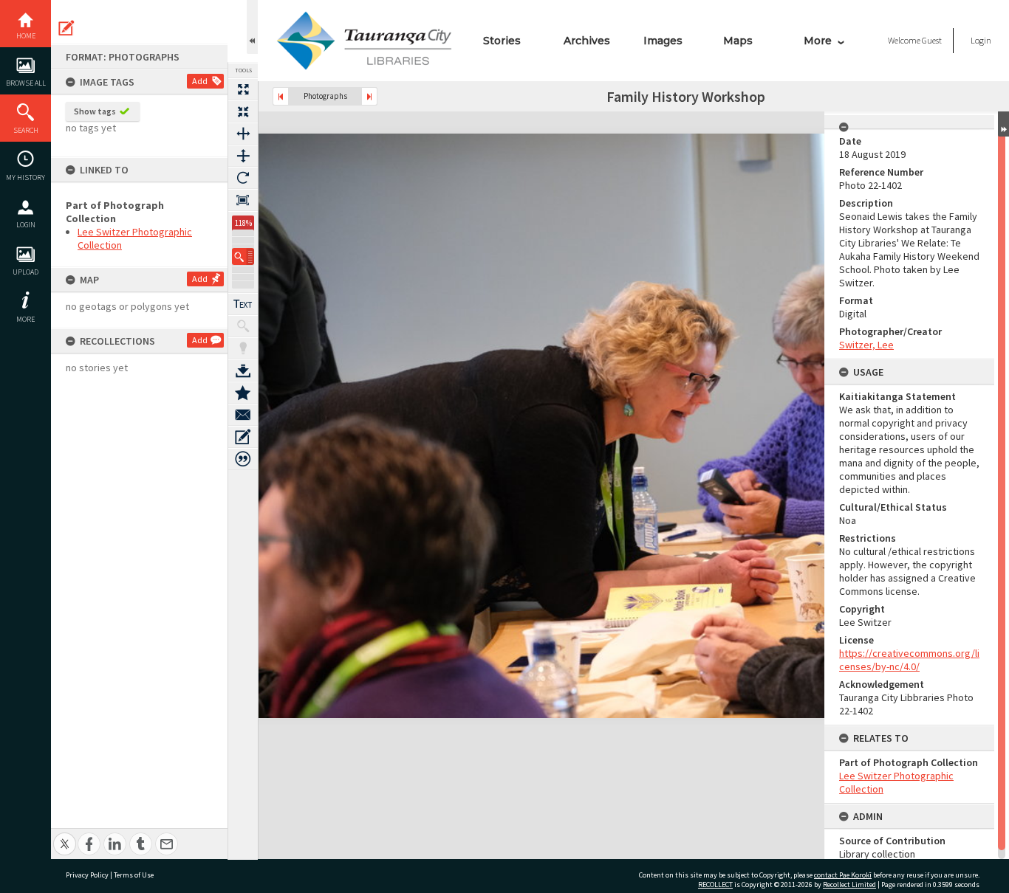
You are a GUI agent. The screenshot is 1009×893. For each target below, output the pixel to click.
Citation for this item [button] (243, 459)
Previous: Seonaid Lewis (280, 96)
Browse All (26, 83)
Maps (738, 40)
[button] (243, 256)
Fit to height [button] (243, 156)
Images (663, 40)
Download (243, 370)
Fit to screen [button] (243, 111)
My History (25, 177)
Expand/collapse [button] (1003, 124)
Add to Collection (243, 393)
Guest (932, 40)
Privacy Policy (87, 875)
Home (25, 36)
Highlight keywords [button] (243, 348)
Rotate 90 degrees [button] (243, 178)
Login (25, 225)
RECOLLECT (715, 884)
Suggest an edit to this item (66, 28)
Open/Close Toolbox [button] (252, 27)
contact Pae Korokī (843, 875)
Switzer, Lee (866, 344)
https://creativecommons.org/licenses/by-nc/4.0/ (909, 660)
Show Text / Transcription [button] (243, 304)
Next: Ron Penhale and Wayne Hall (369, 96)
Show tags (95, 111)
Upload (25, 272)
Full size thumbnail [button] (243, 89)
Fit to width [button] (243, 134)
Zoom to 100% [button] (243, 200)
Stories (502, 40)
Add (200, 80)
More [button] (25, 319)
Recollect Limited (849, 884)
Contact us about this (243, 415)
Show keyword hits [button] (243, 326)
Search (25, 130)
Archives (587, 40)
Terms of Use (134, 875)
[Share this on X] (64, 836)
